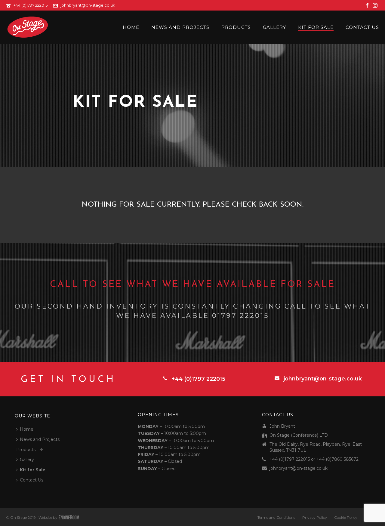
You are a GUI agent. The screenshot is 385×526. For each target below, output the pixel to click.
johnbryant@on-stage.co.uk (87, 5)
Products (236, 27)
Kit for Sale (316, 27)
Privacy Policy (314, 517)
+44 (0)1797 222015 (31, 5)
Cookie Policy (345, 517)
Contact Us (362, 27)
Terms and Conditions (276, 517)
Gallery (274, 27)
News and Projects (180, 27)
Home (131, 27)
